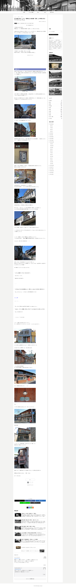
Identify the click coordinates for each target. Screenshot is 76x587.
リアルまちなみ (27, 23)
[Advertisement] (30, 61)
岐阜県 (16, 23)
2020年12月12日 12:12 (17, 558)
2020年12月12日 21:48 (18, 569)
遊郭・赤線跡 (31, 23)
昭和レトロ (19, 23)
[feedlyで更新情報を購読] (31, 507)
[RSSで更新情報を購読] (33, 507)
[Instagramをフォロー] (29, 507)
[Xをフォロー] (27, 507)
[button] (35, 503)
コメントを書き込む (30, 578)
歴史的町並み (23, 23)
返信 (44, 574)
